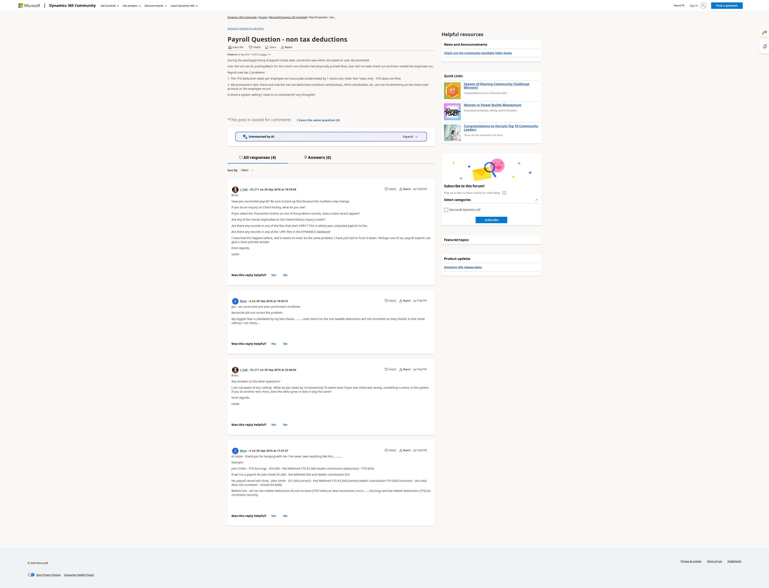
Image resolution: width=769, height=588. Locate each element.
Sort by (232, 170)
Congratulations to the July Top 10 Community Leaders (501, 127)
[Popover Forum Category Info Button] (504, 193)
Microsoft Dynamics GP (465, 210)
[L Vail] (235, 190)
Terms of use (714, 561)
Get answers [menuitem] (130, 5)
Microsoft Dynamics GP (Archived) (288, 17)
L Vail (244, 189)
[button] (679, 5)
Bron (264, 54)
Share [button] (272, 47)
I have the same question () (318, 120)
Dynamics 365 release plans (463, 267)
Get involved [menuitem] (108, 5)
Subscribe (491, 220)
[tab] (257, 159)
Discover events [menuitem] (154, 5)
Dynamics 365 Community (72, 5)
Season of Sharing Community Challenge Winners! (496, 85)
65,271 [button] (254, 189)
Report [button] (288, 47)
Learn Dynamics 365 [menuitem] (182, 5)
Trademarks (734, 561)
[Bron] (235, 301)
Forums (263, 17)
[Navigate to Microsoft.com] (29, 5)
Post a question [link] (727, 5)
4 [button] (270, 54)
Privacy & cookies (691, 561)
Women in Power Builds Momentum (492, 105)
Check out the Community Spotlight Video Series (478, 53)
